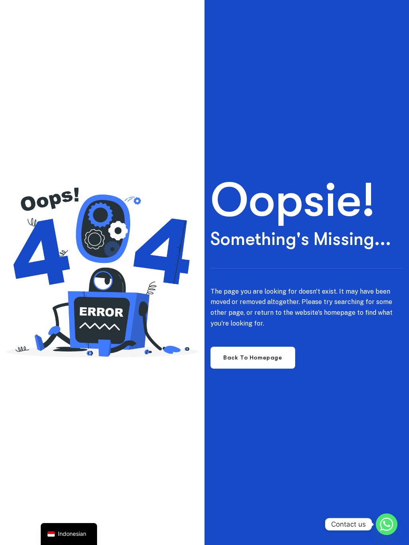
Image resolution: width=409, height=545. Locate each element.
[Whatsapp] (386, 524)
